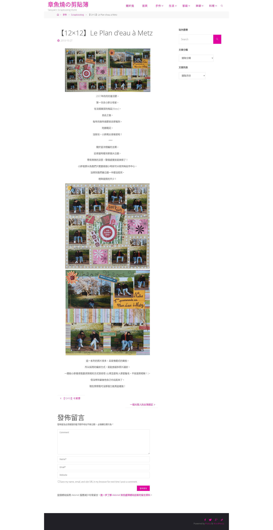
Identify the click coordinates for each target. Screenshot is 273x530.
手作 (65, 14)
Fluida (208, 523)
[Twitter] (210, 520)
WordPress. (218, 523)
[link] (222, 5)
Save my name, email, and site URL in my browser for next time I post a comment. (98, 481)
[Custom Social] (221, 520)
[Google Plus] (216, 520)
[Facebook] (205, 520)
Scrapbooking (77, 14)
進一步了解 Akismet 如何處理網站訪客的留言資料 (125, 495)
